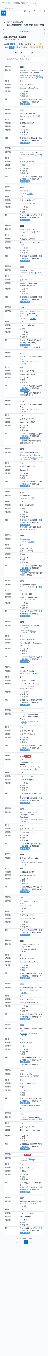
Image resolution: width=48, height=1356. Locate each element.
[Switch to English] (34, 10)
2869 (22, 401)
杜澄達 (22, 165)
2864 (22, 187)
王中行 (22, 1046)
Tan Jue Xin (24, 470)
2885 (22, 1114)
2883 (22, 1025)
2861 (22, 67)
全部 (12, 44)
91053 (24, 99)
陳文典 (22, 554)
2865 (22, 226)
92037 (24, 798)
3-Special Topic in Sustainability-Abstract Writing (29, 762)
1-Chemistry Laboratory (29, 152)
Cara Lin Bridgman (27, 780)
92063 (24, 887)
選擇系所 (25, 31)
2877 (22, 756)
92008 (24, 520)
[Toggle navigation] (3, 3)
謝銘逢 (22, 509)
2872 (22, 535)
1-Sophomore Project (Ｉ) (30, 585)
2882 (22, 984)
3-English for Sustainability (30, 1201)
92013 (24, 657)
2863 (22, 149)
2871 (22, 492)
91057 (24, 482)
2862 (22, 110)
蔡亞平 (22, 1087)
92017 (24, 700)
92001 (24, 138)
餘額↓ (25, 47)
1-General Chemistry (28, 114)
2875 (22, 668)
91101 (24, 340)
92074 (24, 1187)
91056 (24, 386)
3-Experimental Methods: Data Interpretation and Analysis (30, 716)
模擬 (40, 77)
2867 (22, 308)
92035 (24, 1144)
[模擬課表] (24, 10)
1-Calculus (24, 191)
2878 (22, 809)
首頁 (7, 22)
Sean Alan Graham (27, 832)
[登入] (29, 10)
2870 (22, 449)
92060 (24, 1228)
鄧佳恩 (22, 329)
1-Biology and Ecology (28, 229)
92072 (24, 973)
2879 (22, 854)
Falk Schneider (25, 643)
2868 (22, 353)
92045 (24, 297)
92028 (24, 1014)
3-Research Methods (28, 1074)
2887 (22, 1198)
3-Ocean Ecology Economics (31, 988)
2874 (22, 622)
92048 (24, 611)
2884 (22, 1071)
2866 (22, 267)
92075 (24, 844)
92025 (24, 930)
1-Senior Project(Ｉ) (27, 671)
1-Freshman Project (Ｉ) (29, 270)
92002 (24, 177)
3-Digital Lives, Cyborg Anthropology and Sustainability (28, 814)
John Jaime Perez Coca (29, 88)
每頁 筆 (24, 53)
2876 (22, 711)
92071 (24, 746)
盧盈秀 (33, 374)
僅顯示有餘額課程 (35, 47)
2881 (22, 941)
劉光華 (22, 126)
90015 (24, 1098)
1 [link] (25, 1242)
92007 (24, 215)
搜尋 (3, 13)
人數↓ (18, 47)
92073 (24, 1057)
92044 (24, 256)
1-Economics (25, 496)
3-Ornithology (25, 1158)
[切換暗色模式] (44, 10)
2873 (22, 581)
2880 (22, 898)
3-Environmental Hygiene (30, 1117)
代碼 (11, 47)
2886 (22, 1155)
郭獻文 (22, 242)
